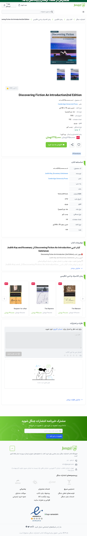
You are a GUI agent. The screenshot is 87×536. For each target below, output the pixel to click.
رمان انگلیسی (59, 19)
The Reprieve (49, 309)
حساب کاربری (57, 329)
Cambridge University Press (68, 104)
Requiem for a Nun (20, 309)
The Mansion (76, 309)
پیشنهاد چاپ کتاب (43, 493)
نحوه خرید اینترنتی (19, 496)
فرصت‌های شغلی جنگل (66, 493)
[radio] (65, 355)
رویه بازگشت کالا (44, 496)
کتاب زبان (69, 19)
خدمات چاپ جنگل (67, 496)
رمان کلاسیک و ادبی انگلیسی (42, 19)
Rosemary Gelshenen (60, 173)
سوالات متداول (20, 493)
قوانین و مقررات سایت (42, 500)
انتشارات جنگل (80, 19)
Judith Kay (48, 173)
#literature (76, 153)
